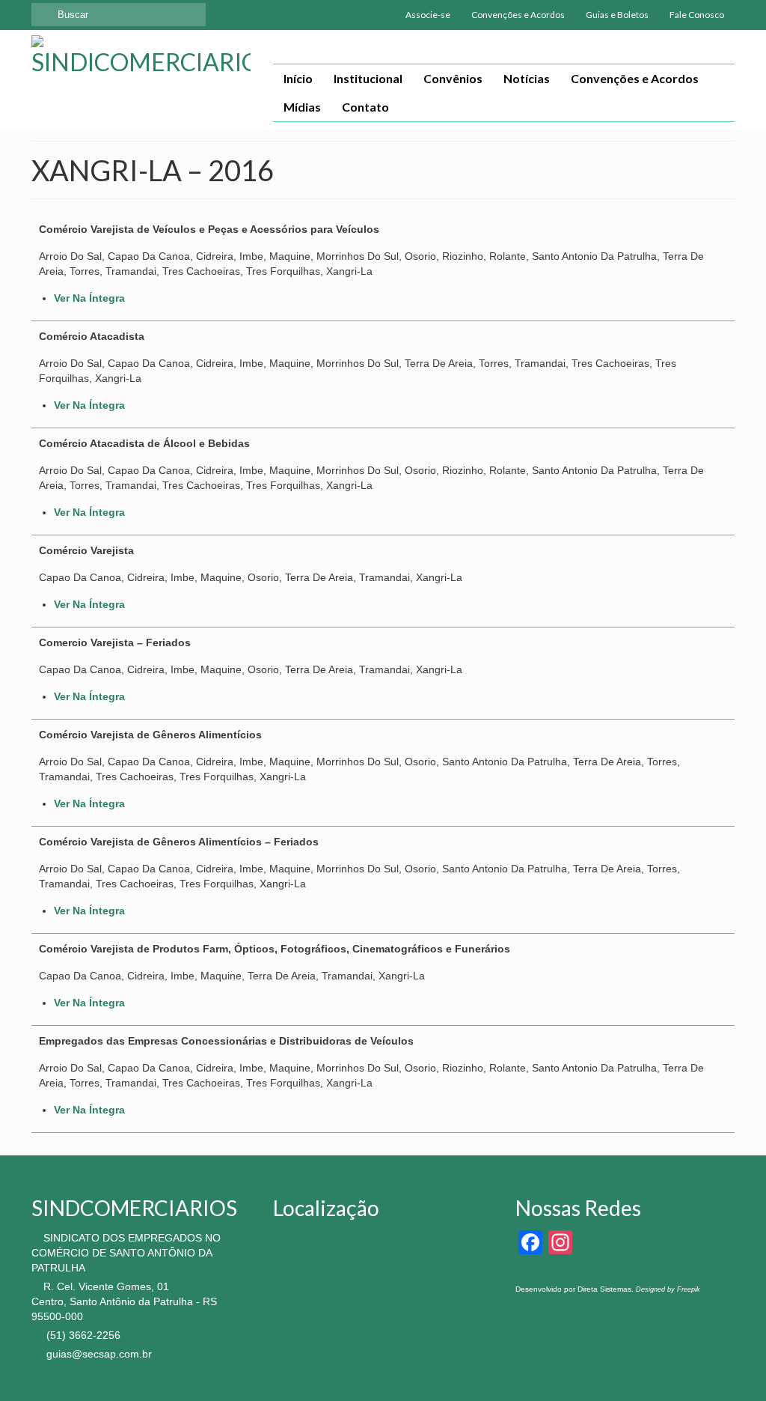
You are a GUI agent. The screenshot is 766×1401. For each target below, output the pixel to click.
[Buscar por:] (118, 14)
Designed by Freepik (668, 1289)
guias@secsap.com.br (97, 1354)
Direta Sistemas (604, 1289)
